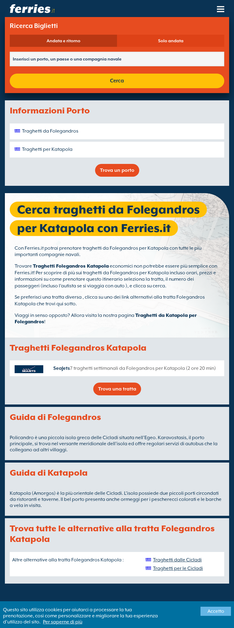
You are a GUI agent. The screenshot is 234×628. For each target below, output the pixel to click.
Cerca (117, 81)
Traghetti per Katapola (47, 149)
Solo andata (170, 40)
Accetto (215, 611)
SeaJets (61, 368)
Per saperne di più (62, 622)
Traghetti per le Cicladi (178, 568)
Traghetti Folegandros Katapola (71, 266)
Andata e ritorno (63, 40)
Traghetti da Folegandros (50, 131)
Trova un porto (117, 170)
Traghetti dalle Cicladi (177, 560)
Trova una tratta (117, 389)
